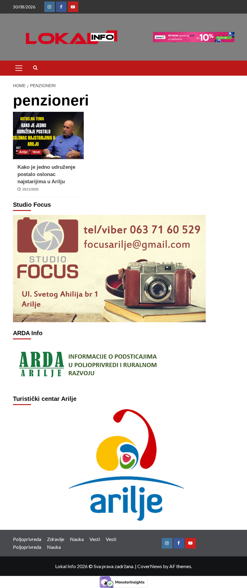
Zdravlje (55, 539)
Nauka (77, 539)
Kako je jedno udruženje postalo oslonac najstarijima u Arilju (46, 174)
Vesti (36, 152)
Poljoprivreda (27, 539)
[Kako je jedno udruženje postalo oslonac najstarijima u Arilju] (48, 135)
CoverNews (149, 566)
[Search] (35, 68)
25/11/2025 (30, 189)
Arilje (23, 152)
